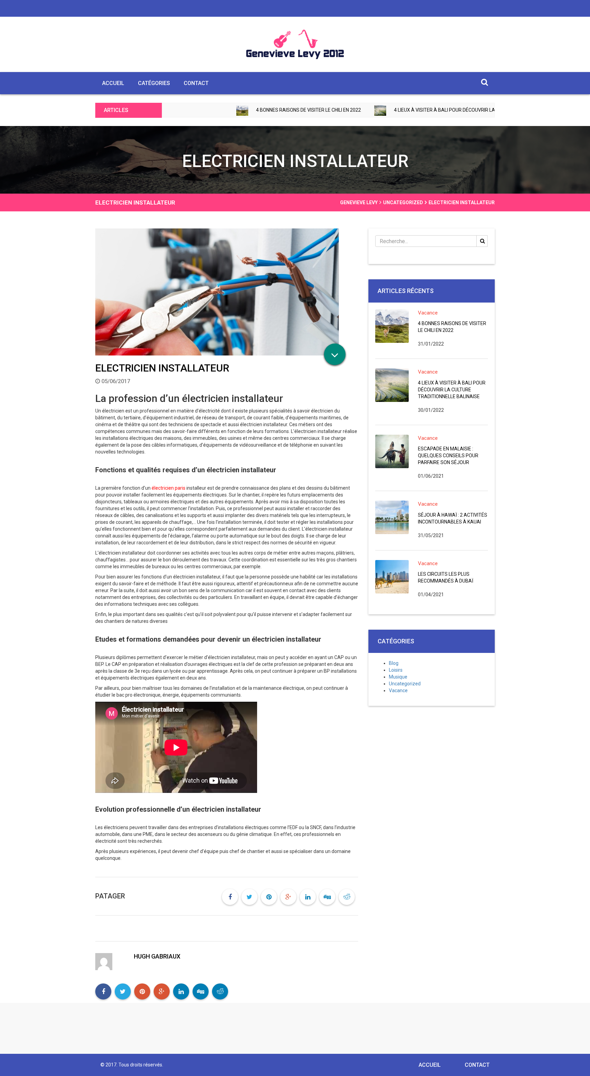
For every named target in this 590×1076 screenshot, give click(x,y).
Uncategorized (405, 683)
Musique (398, 677)
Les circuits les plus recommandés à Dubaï (445, 577)
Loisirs (396, 670)
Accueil (113, 83)
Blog (393, 663)
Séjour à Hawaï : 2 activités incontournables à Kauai (452, 518)
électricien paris (168, 488)
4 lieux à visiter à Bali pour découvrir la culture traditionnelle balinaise (439, 110)
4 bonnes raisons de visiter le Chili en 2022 (261, 110)
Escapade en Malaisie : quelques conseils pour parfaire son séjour (448, 455)
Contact (196, 83)
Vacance (428, 313)
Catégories (154, 83)
